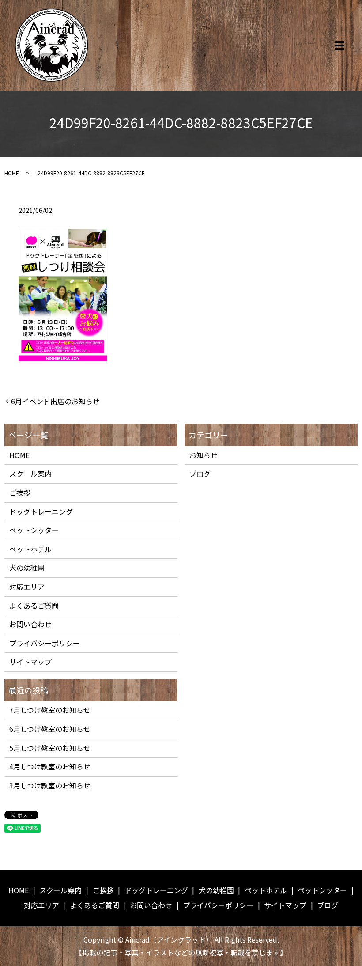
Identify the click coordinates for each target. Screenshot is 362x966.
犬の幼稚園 (27, 567)
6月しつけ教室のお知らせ (49, 729)
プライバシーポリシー (44, 643)
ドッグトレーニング (41, 511)
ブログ (200, 473)
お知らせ (203, 455)
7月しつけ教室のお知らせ (49, 710)
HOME (11, 173)
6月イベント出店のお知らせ (55, 401)
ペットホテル (30, 549)
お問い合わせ (30, 624)
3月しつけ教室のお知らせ (49, 785)
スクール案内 (30, 473)
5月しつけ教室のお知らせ (49, 747)
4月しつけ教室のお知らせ (49, 766)
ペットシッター (34, 530)
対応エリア (27, 586)
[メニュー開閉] (339, 45)
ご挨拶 (19, 492)
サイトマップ (30, 661)
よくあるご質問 (34, 605)
